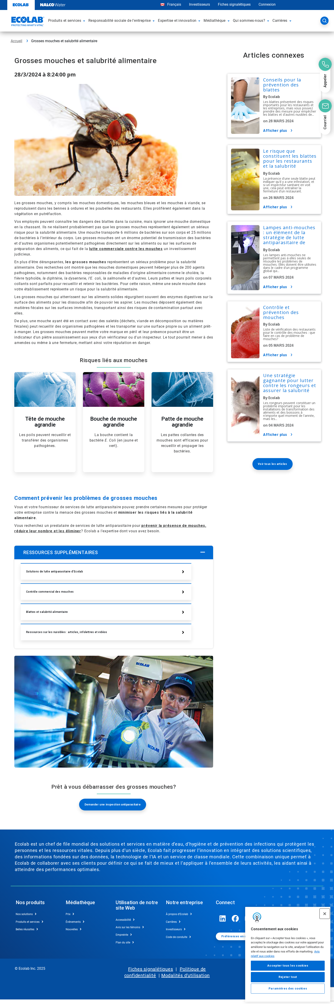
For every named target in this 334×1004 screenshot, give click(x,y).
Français (174, 4)
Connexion (267, 4)
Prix (68, 914)
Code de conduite (176, 937)
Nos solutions (24, 914)
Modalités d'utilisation (185, 975)
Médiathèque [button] (214, 20)
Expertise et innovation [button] (177, 20)
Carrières (171, 921)
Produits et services (28, 921)
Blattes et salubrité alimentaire (47, 612)
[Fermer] (325, 914)
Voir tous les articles (272, 464)
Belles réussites (25, 929)
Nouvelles (72, 929)
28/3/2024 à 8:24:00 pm (45, 74)
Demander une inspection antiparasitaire (113, 804)
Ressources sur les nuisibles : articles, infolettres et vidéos (66, 632)
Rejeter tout (288, 977)
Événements (73, 921)
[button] (84, 20)
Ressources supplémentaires (60, 552)
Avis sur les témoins (128, 927)
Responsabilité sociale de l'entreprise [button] (119, 20)
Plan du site (123, 942)
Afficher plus (275, 130)
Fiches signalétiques (234, 4)
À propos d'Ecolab (177, 914)
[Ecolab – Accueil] (27, 22)
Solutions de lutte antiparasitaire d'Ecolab (54, 571)
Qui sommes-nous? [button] (249, 20)
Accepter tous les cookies (287, 965)
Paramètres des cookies (288, 988)
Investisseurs (199, 4)
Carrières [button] (279, 20)
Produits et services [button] (64, 20)
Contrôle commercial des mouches (50, 591)
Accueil (16, 41)
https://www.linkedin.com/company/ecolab (222, 918)
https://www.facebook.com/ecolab (235, 918)
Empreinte (122, 934)
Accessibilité (123, 919)
